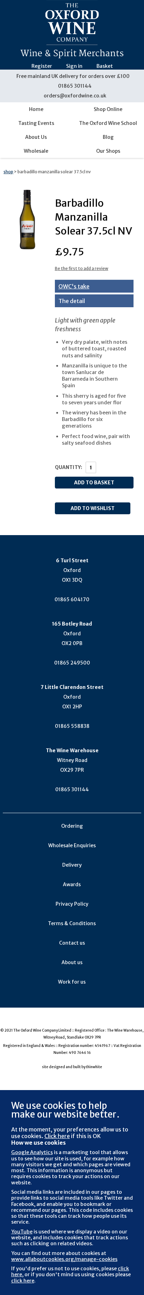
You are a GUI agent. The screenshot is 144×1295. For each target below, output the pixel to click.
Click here (57, 1136)
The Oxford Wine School (108, 123)
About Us (36, 137)
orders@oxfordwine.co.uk (75, 96)
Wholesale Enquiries (72, 845)
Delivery (72, 865)
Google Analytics (32, 1152)
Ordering (72, 826)
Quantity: (68, 467)
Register (41, 66)
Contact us (72, 943)
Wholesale (36, 151)
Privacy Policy (72, 904)
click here (22, 1281)
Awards (72, 884)
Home (36, 109)
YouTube (22, 1232)
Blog (108, 137)
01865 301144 (75, 86)
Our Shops (108, 151)
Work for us (72, 982)
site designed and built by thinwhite (72, 1067)
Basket (104, 66)
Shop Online (108, 109)
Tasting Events (36, 123)
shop (8, 171)
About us (72, 962)
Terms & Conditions (72, 923)
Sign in (74, 66)
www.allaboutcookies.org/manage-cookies (64, 1259)
